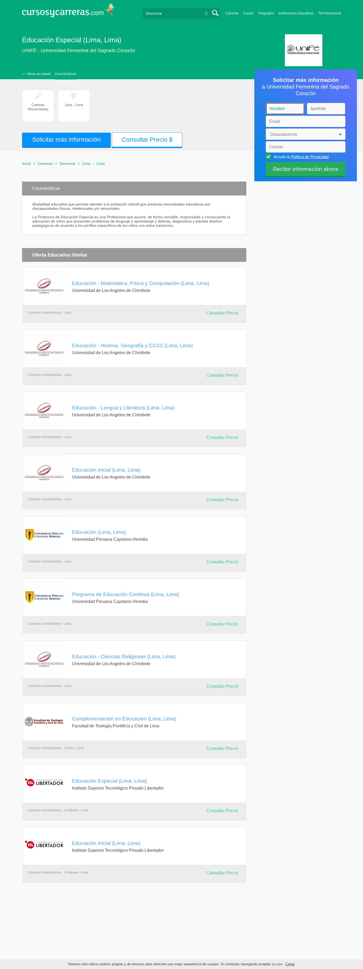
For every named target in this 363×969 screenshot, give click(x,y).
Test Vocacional (329, 13)
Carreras (232, 13)
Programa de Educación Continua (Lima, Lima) (125, 594)
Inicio (26, 163)
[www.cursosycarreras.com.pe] (68, 12)
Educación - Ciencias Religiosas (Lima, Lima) (123, 656)
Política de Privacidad (309, 156)
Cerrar (290, 964)
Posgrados (266, 13)
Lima (86, 163)
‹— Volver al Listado (36, 74)
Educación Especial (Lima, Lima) (109, 781)
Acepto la (301, 156)
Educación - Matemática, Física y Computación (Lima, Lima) (140, 283)
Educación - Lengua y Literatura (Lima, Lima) (123, 407)
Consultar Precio (222, 313)
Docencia (67, 163)
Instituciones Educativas (296, 13)
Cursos (248, 13)
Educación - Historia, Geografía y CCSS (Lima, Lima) (132, 345)
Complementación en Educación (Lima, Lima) (124, 718)
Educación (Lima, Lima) (99, 532)
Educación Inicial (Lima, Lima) (106, 470)
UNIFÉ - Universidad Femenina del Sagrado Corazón (78, 50)
